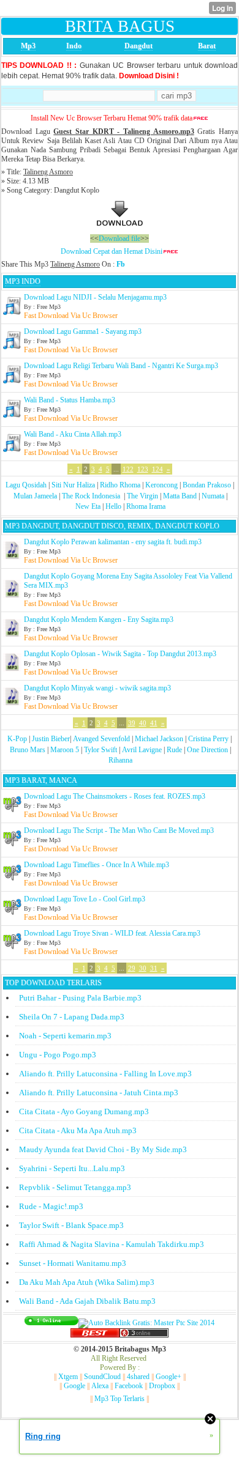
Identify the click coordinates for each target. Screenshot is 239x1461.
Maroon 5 (64, 749)
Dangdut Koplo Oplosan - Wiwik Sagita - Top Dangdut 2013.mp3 (120, 653)
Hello (113, 506)
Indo (74, 46)
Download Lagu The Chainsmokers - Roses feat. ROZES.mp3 (114, 796)
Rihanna (120, 760)
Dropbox (162, 1385)
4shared (138, 1376)
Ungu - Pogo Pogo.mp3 (57, 1054)
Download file (119, 238)
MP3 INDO (22, 281)
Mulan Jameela (35, 496)
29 (131, 968)
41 (153, 723)
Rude (174, 749)
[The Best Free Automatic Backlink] (95, 1335)
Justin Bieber (51, 738)
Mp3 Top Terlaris (119, 1398)
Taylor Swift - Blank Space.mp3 (71, 1225)
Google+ (168, 1376)
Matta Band (180, 496)
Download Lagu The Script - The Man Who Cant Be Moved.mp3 (119, 830)
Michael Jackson (159, 738)
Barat (207, 46)
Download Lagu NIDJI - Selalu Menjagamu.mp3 (95, 297)
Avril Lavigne (142, 749)
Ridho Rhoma (120, 485)
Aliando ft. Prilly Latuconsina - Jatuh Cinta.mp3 (98, 1092)
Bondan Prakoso (207, 485)
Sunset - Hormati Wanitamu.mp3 (72, 1263)
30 (142, 968)
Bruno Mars (27, 749)
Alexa (99, 1385)
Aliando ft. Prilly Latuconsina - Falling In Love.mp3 (105, 1073)
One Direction (207, 749)
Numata (213, 496)
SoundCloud (102, 1376)
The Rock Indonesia (92, 496)
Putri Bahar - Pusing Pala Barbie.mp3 (80, 997)
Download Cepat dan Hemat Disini (111, 251)
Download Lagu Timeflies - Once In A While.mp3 (96, 864)
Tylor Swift (100, 749)
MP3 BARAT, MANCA (41, 780)
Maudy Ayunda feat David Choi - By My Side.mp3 (103, 1149)
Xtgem (68, 1376)
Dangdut (138, 46)
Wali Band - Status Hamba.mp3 (69, 400)
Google (74, 1385)
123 (142, 469)
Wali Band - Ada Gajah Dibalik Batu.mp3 (87, 1301)
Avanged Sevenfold (101, 738)
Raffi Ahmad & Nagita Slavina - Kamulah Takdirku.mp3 (111, 1244)
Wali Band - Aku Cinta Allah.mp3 (72, 434)
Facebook (129, 1385)
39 (131, 723)
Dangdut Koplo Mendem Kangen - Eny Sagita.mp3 (98, 619)
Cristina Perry (208, 738)
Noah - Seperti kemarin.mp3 (65, 1035)
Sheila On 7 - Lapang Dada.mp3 (71, 1016)
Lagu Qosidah (26, 485)
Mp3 (28, 46)
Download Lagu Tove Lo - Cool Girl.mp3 (84, 899)
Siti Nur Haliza (73, 485)
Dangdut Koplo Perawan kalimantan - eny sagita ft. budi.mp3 (113, 542)
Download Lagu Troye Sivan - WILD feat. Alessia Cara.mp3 (112, 933)
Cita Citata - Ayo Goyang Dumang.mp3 (84, 1111)
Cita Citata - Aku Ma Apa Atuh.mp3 (78, 1130)
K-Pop (17, 738)
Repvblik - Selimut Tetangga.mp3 (75, 1187)
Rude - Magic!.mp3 (51, 1206)
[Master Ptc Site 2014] (146, 1323)
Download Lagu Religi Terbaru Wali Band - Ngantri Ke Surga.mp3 (121, 365)
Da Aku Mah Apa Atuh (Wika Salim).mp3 (86, 1282)
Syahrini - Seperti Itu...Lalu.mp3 (72, 1168)
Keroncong (161, 485)
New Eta (88, 506)
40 (142, 723)
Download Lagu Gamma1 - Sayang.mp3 (83, 331)
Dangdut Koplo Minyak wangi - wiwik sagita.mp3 (97, 688)
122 (128, 469)
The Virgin (142, 496)
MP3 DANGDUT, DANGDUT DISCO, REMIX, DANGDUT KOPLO (112, 526)
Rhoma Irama (145, 506)
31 (153, 968)
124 (157, 469)
